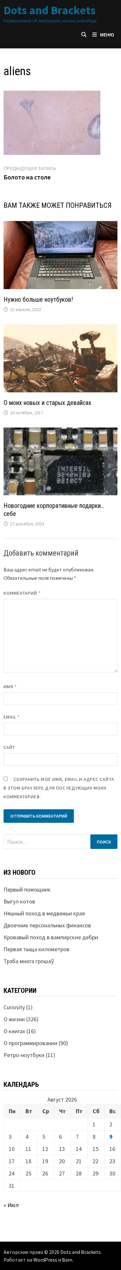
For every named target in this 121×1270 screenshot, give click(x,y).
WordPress (45, 1259)
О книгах (14, 1031)
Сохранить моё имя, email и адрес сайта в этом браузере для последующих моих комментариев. (59, 788)
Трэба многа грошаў (29, 961)
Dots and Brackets (50, 10)
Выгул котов (19, 901)
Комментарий (22, 593)
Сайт (9, 747)
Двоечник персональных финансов (47, 925)
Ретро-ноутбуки (24, 1055)
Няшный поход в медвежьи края (44, 913)
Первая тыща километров (36, 949)
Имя (10, 687)
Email (12, 717)
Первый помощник (27, 889)
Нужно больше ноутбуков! (38, 299)
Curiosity (14, 1007)
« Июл (11, 1205)
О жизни (14, 1019)
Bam (67, 1259)
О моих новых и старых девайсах (47, 403)
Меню (107, 34)
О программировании (30, 1043)
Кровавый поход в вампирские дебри (51, 937)
